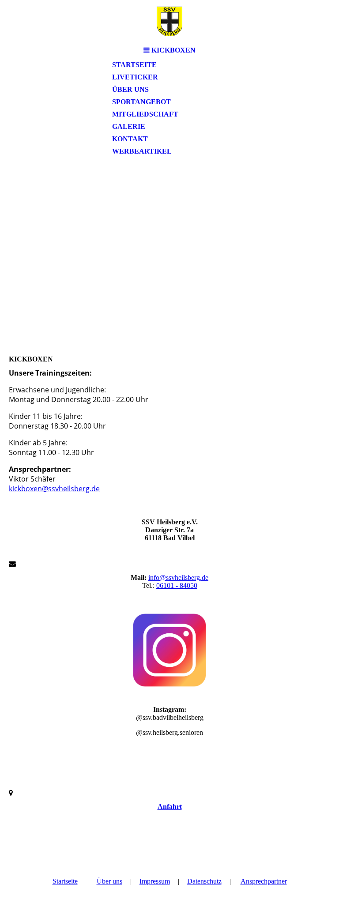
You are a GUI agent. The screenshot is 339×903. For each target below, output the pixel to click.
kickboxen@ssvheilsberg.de (54, 488)
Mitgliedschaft (145, 114)
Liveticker (135, 77)
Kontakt (130, 139)
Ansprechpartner (264, 881)
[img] (169, 21)
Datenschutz (204, 881)
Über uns (130, 89)
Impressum (154, 881)
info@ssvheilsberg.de (178, 577)
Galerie (128, 126)
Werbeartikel (142, 151)
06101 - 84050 (176, 585)
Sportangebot (141, 101)
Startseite (134, 64)
